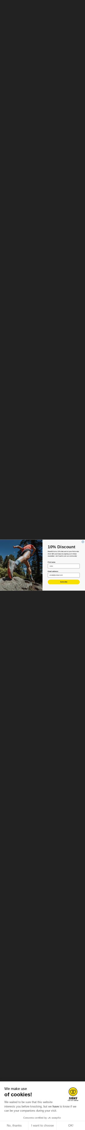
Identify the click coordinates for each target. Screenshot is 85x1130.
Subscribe (63, 582)
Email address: (53, 571)
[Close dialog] (83, 542)
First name (51, 562)
